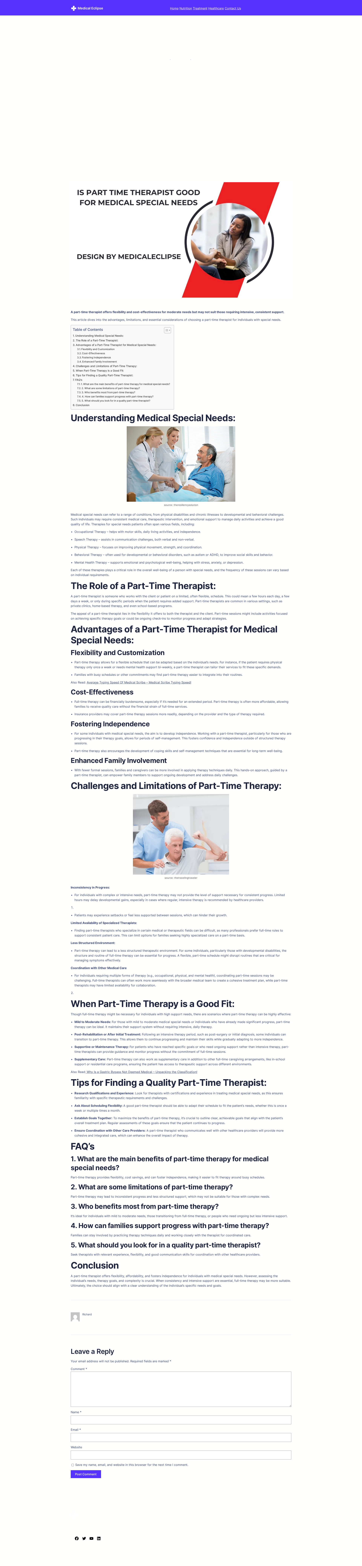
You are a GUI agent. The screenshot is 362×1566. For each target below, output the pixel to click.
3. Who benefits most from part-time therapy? (108, 392)
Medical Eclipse (90, 8)
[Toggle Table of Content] (165, 330)
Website (76, 1447)
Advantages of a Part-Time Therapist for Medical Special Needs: (116, 344)
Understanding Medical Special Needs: (99, 335)
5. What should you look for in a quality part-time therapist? (116, 400)
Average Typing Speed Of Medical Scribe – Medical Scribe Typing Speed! (139, 682)
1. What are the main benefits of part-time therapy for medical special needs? (125, 384)
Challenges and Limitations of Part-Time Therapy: (106, 366)
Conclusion (82, 405)
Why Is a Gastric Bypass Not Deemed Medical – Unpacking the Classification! (142, 1072)
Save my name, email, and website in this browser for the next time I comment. (131, 1465)
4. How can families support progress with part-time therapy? (117, 396)
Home (174, 8)
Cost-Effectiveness (93, 353)
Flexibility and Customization (98, 349)
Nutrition (185, 8)
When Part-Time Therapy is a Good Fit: (100, 370)
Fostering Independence (96, 357)
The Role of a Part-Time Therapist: (97, 340)
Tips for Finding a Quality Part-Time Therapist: (104, 375)
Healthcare (216, 8)
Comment (79, 1369)
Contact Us (233, 8)
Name (76, 1412)
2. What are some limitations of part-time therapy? (111, 388)
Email (76, 1430)
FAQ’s (78, 379)
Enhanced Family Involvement (99, 361)
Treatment (200, 8)
